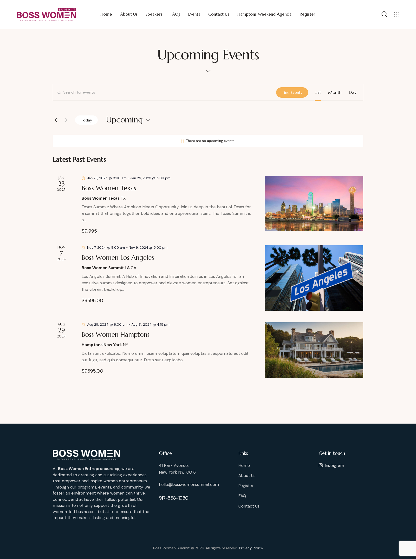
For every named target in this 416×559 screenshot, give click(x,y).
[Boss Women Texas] (314, 203)
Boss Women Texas (109, 188)
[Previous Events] (56, 120)
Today (86, 120)
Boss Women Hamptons (116, 334)
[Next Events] (66, 120)
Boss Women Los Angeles (118, 257)
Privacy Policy (251, 548)
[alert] (208, 141)
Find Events (292, 92)
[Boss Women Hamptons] (314, 350)
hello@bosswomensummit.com (189, 484)
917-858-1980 (173, 498)
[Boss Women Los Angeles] (314, 278)
